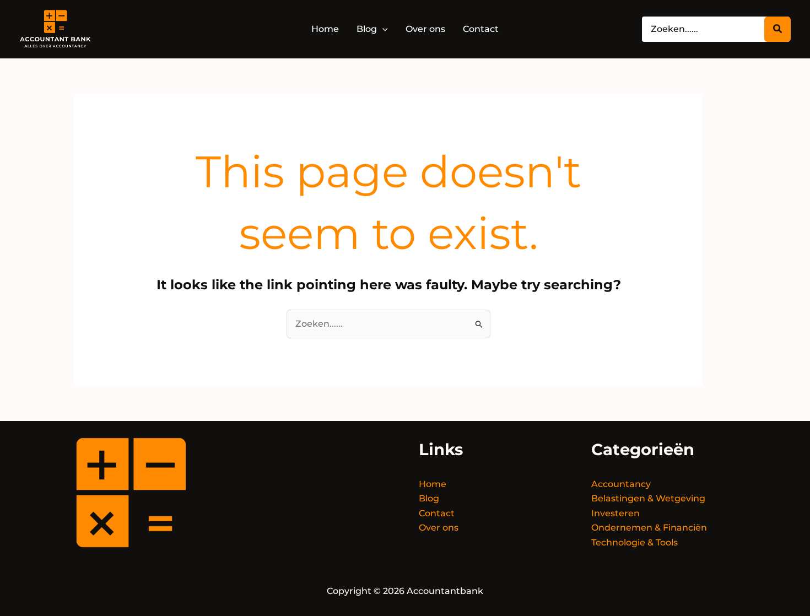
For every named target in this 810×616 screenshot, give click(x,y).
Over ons (438, 527)
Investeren (615, 513)
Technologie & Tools (634, 542)
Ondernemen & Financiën (649, 527)
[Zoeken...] (777, 29)
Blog (429, 498)
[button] (382, 29)
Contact (437, 513)
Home (432, 484)
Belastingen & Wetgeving (648, 498)
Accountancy (621, 484)
